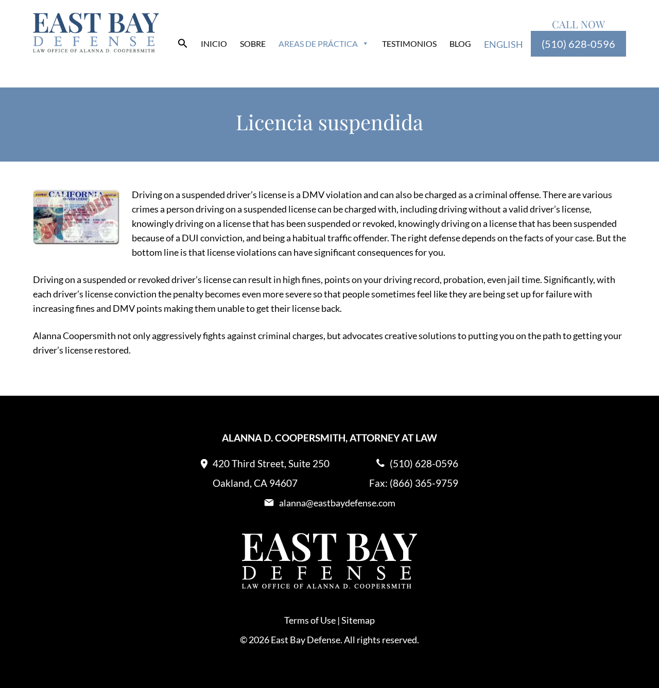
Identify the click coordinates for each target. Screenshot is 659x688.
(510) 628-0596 (578, 44)
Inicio (214, 43)
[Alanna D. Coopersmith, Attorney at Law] (96, 49)
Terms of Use (310, 620)
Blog (460, 43)
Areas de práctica (318, 43)
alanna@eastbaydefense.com (337, 502)
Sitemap (358, 620)
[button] (183, 45)
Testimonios (409, 43)
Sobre (253, 43)
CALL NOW (578, 24)
